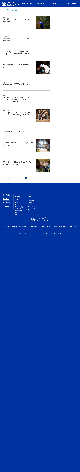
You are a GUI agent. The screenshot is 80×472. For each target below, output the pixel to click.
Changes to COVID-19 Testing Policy (16, 66)
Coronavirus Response (31, 199)
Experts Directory (33, 210)
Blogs (16, 214)
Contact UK (31, 202)
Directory (60, 234)
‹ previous (10, 178)
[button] (74, 3)
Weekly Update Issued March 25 (17, 132)
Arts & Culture (18, 209)
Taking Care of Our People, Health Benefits (18, 144)
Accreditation (52, 234)
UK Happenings (19, 207)
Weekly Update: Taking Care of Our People (16, 20)
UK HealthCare (19, 203)
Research (17, 205)
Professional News (18, 211)
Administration (32, 204)
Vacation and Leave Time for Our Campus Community (17, 163)
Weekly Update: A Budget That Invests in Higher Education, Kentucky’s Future (16, 99)
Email (39, 229)
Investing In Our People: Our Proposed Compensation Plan (16, 53)
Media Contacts (32, 212)
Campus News (19, 199)
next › (43, 178)
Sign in (44, 229)
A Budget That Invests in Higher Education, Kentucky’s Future (17, 113)
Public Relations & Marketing (32, 207)
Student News (19, 201)
